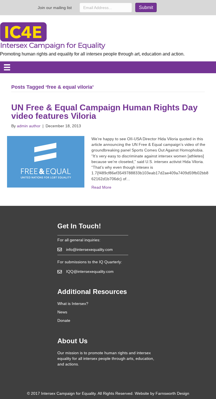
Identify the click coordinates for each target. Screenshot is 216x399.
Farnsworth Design (172, 393)
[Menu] (7, 67)
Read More (101, 187)
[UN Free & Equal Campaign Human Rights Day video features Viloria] (45, 161)
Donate (63, 320)
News (62, 312)
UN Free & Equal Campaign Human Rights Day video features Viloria (104, 112)
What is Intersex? (72, 303)
